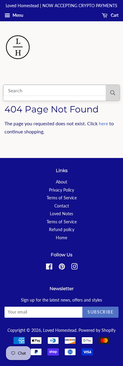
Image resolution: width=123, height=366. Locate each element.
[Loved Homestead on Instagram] (74, 267)
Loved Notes (61, 213)
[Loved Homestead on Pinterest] (62, 267)
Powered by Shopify (97, 330)
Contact (61, 206)
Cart (114, 15)
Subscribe (100, 311)
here (103, 123)
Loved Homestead (59, 330)
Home (61, 237)
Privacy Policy (61, 190)
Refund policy (61, 229)
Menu (17, 15)
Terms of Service (62, 197)
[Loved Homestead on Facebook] (49, 267)
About (61, 182)
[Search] (113, 93)
